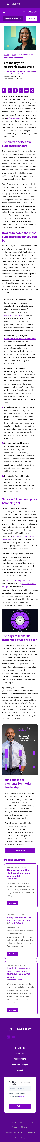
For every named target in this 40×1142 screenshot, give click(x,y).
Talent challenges (20, 1064)
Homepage (20, 1047)
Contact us (31, 18)
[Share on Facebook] (15, 90)
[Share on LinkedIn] (4, 90)
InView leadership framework (18, 580)
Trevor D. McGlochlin (16, 923)
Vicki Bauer (13, 879)
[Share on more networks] (32, 90)
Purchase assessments (13, 18)
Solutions (20, 1053)
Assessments (20, 1059)
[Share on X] (10, 90)
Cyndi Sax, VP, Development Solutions (19, 71)
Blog (14, 54)
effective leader (14, 118)
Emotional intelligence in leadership (20, 338)
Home (6, 54)
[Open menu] (4, 12)
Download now (20, 850)
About (20, 1070)
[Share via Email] (26, 90)
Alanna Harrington (15, 979)
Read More (12, 903)
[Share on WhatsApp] (21, 90)
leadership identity (12, 315)
